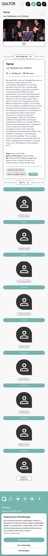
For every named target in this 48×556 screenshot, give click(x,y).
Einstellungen (24, 551)
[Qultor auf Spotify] (32, 498)
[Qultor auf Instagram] (10, 498)
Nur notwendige (24, 545)
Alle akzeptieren (24, 540)
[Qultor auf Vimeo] (25, 498)
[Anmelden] (33, 4)
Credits (22, 183)
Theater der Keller (15, 170)
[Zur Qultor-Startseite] (4, 499)
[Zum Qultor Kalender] (38, 4)
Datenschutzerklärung (12, 533)
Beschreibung (22, 57)
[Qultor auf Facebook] (39, 498)
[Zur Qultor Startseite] (8, 4)
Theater (33, 174)
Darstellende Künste (16, 174)
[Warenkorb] (28, 4)
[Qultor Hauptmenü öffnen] (44, 4)
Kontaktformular (11, 511)
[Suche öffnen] (22, 4)
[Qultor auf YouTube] (18, 498)
